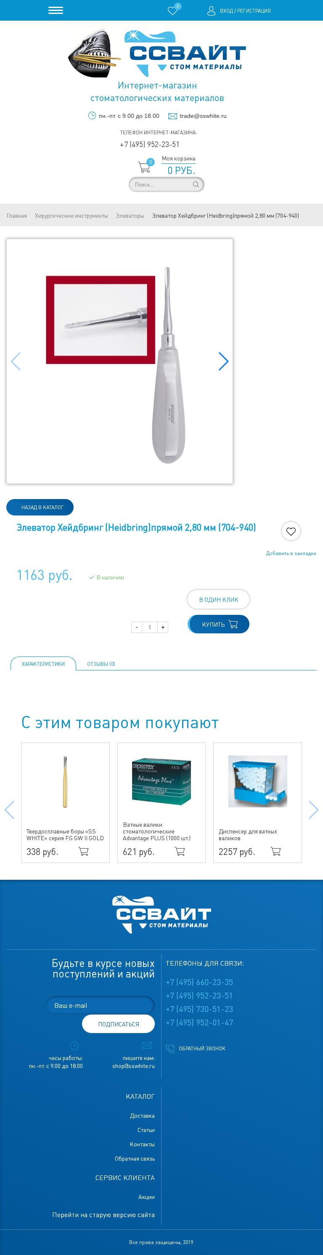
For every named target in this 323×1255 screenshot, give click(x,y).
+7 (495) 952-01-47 (199, 1022)
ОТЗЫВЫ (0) (101, 664)
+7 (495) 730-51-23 (199, 1009)
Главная (16, 215)
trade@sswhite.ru (203, 115)
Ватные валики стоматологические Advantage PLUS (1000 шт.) (157, 831)
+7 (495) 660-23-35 (199, 982)
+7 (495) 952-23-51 (150, 144)
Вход (226, 11)
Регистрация (254, 11)
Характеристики (43, 664)
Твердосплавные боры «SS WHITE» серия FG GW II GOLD (65, 834)
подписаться (118, 1024)
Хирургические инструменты (71, 215)
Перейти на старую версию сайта (103, 1215)
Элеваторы (130, 215)
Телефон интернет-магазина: (158, 133)
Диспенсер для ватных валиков (248, 834)
